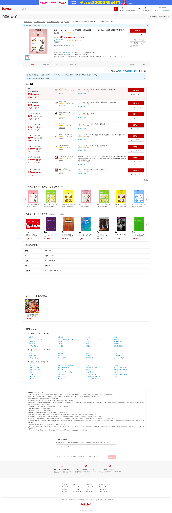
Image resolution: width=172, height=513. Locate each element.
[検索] (116, 9)
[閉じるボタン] (148, 25)
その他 (67, 21)
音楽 (62, 21)
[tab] (32, 64)
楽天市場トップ (28, 21)
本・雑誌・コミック (39, 21)
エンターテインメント (53, 21)
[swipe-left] (25, 199)
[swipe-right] (146, 199)
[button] (128, 9)
